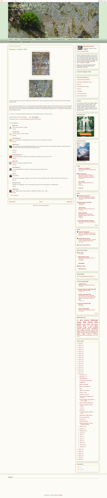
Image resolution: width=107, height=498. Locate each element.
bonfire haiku (82, 419)
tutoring (78, 336)
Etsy (97, 330)
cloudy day (81, 410)
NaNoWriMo (82, 382)
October (82, 428)
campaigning (94, 328)
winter (88, 328)
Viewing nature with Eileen (85, 202)
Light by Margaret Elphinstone (86, 402)
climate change (80, 332)
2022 (80, 351)
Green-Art (80, 188)
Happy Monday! (81, 203)
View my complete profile (82, 51)
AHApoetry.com (82, 268)
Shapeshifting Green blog (83, 86)
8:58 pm (14, 141)
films (78, 330)
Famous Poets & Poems (84, 245)
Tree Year (81, 408)
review (84, 324)
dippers (10, 109)
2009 (80, 451)
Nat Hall (14, 189)
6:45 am (14, 186)
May (81, 438)
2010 (80, 449)
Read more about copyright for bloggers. (86, 62)
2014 (80, 367)
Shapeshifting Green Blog (72, 39)
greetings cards (95, 335)
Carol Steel (15, 167)
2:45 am (14, 171)
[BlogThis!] (33, 117)
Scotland (95, 327)
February (82, 444)
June (81, 436)
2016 (80, 363)
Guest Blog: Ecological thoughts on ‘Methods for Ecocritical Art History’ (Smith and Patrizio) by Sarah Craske (86, 176)
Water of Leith (36, 100)
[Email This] (32, 117)
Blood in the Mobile (83, 384)
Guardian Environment (84, 195)
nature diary (31, 119)
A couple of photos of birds (85, 380)
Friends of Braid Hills (83, 308)
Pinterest (79, 88)
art (97, 332)
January (82, 446)
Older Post (69, 201)
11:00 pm (14, 158)
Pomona (14, 144)
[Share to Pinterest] (38, 117)
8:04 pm (14, 135)
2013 (80, 369)
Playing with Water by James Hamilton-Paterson (86, 424)
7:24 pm (14, 129)
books (88, 324)
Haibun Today (81, 266)
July (81, 434)
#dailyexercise (94, 331)
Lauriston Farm (82, 283)
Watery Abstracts (83, 378)
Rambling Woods (82, 212)
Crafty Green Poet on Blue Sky (41, 39)
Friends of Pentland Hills (84, 303)
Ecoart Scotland (82, 173)
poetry (79, 324)
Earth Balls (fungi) (83, 421)
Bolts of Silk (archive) (82, 95)
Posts (80, 467)
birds (17, 119)
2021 (80, 353)
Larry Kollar (15, 138)
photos (90, 322)
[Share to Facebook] (36, 117)
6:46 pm (14, 192)
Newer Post (12, 201)
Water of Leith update (84, 390)
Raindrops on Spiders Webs (85, 415)
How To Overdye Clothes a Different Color (87, 169)
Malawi (78, 334)
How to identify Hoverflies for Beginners (86, 221)
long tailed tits (61, 107)
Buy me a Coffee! (26, 41)
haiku (92, 324)
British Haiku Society (83, 256)
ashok (14, 161)
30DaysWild (87, 330)
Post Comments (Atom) (44, 205)
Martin (14, 125)
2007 (80, 455)
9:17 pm (14, 152)
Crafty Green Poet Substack (26, 39)
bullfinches (41, 106)
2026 (80, 343)
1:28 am (14, 164)
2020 (80, 355)
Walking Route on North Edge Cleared (86, 285)
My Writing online (84, 39)
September (82, 430)
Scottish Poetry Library (84, 238)
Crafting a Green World (84, 168)
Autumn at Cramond (84, 394)
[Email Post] (30, 117)
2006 (80, 457)
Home (11, 39)
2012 (80, 371)
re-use (89, 327)
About (16, 39)
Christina (15, 131)
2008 (80, 453)
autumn (84, 328)
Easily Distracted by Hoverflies (86, 220)
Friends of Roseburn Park (84, 294)
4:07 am (14, 180)
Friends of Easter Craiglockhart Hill (87, 289)
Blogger (60, 495)
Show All (96, 225)
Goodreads (79, 91)
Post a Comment (14, 195)
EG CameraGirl (16, 154)
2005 (80, 459)
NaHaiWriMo (81, 263)
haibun (90, 335)
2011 (80, 373)
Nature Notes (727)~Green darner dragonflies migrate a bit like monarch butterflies (86, 215)
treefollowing (93, 332)
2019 (80, 357)
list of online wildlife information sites (85, 276)
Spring (96, 326)
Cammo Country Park (84, 417)
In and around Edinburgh (24, 119)
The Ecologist (81, 207)
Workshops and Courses (15, 41)
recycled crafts (81, 327)
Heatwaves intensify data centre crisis (86, 208)
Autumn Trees (82, 426)
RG (13, 173)
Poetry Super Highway (83, 231)
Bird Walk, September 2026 (84, 290)
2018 (80, 359)
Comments (81, 469)
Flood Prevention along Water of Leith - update (86, 400)
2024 (80, 347)
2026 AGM (80, 304)
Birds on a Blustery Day (84, 386)
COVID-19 (89, 334)
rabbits (82, 330)
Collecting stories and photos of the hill (86, 309)
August (81, 432)
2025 (80, 345)
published (79, 331)
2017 (80, 361)
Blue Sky (79, 84)
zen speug (81, 252)
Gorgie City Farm (86, 331)
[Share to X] (35, 117)
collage (83, 334)
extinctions (87, 332)
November (82, 376)
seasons (93, 330)
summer (79, 328)
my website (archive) (81, 93)
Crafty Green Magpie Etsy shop (58, 39)
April (81, 440)
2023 (80, 349)
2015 (80, 365)
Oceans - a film (82, 392)
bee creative (81, 181)
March (81, 442)
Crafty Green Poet (22, 6)
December (82, 374)
